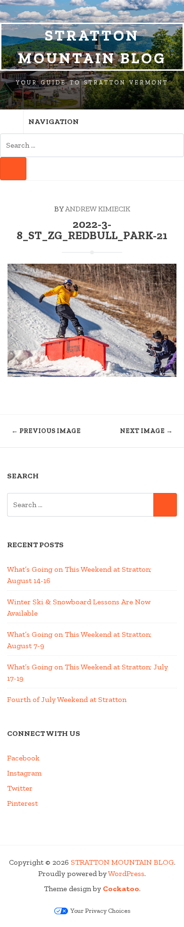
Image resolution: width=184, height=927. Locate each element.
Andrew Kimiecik (97, 208)
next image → (146, 431)
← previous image (46, 431)
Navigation (53, 121)
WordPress (126, 873)
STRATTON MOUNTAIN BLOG (92, 46)
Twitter (20, 788)
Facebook (23, 757)
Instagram (24, 772)
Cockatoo (121, 888)
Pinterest (22, 803)
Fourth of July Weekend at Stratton (66, 699)
